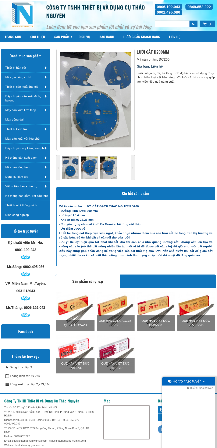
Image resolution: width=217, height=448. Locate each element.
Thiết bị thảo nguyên (201, 388)
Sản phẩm (62, 37)
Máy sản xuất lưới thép (20, 110)
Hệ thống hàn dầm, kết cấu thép (27, 195)
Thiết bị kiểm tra (16, 129)
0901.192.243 (25, 250)
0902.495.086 (168, 12)
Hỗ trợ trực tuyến (187, 381)
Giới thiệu (37, 37)
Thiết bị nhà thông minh (21, 205)
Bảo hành (106, 37)
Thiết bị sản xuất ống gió (21, 86)
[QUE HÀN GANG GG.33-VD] (116, 311)
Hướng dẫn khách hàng (141, 37)
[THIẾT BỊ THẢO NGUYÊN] (22, 14)
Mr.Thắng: (14, 308)
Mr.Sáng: (14, 267)
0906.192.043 (168, 7)
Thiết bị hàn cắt (15, 67)
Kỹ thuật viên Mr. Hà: (25, 243)
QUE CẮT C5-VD (75, 325)
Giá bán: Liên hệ (150, 66)
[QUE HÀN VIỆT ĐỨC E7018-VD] (116, 353)
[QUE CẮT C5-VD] (75, 311)
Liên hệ (174, 37)
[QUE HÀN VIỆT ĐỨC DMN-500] (156, 311)
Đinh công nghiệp (17, 214)
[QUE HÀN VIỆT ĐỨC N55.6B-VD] (196, 311)
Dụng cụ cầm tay (16, 176)
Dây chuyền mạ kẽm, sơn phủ (25, 148)
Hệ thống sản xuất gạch (21, 157)
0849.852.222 (199, 7)
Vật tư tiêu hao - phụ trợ (21, 186)
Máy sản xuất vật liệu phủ (22, 138)
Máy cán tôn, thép (17, 167)
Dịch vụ (84, 37)
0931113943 (25, 291)
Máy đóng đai (14, 119)
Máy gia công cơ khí (18, 77)
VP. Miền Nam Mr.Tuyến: (25, 284)
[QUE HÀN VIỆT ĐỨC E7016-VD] (75, 353)
